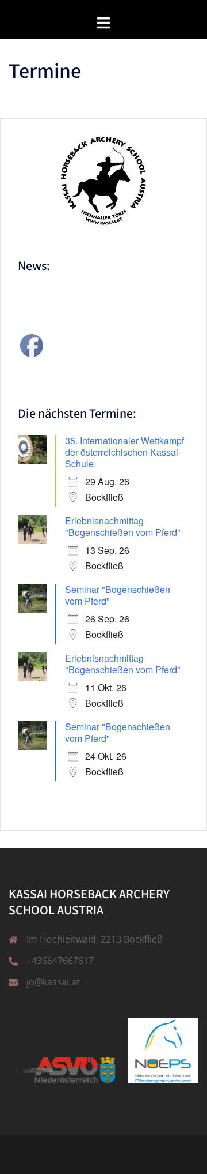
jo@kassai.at (53, 982)
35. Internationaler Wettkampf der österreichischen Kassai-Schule (124, 452)
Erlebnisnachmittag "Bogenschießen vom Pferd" (123, 526)
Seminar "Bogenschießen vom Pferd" (117, 595)
